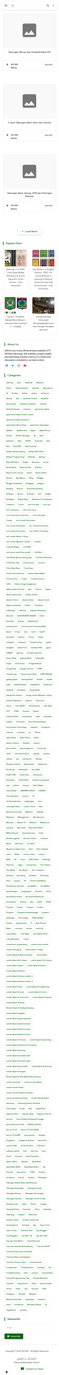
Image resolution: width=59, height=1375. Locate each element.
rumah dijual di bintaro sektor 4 (19, 976)
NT (15, 859)
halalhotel (47, 684)
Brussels (30, 494)
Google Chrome (26, 669)
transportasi (11, 1267)
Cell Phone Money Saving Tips (19, 557)
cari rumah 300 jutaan (25, 520)
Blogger (40, 478)
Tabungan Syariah (13, 1198)
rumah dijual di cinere (37, 992)
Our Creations (38, 870)
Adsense (39, 382)
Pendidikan (45, 886)
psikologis (10, 918)
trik (49, 1267)
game (48, 647)
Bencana (36, 462)
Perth (48, 891)
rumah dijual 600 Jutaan (16, 960)
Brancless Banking (35, 488)
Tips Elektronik (33, 1241)
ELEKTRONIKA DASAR (26, 616)
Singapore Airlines (26, 1140)
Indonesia (48, 716)
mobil (40, 833)
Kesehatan (23, 769)
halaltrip (9, 690)
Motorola (19, 843)
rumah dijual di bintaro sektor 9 (19, 981)
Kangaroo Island (13, 764)
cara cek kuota (12, 510)
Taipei (24, 1204)
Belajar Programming (15, 457)
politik (39, 902)
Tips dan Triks (41, 1236)
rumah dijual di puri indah (17, 1066)
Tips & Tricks (11, 1230)
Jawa (8, 753)
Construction (12, 579)
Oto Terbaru (45, 865)
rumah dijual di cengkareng (37, 987)
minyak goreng (28, 833)
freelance (22, 642)
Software (41, 1145)
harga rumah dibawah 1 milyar (39, 695)
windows (41, 1299)
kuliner (16, 785)
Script (22, 1108)
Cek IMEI (27, 547)
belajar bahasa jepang (15, 451)
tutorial (34, 1273)
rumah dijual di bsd (14, 987)
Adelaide (28, 382)
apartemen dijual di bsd (16, 425)
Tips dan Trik (26, 1236)
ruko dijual (24, 934)
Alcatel (9, 398)
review (29, 928)
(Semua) (9, 382)
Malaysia (10, 817)
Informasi (20, 722)
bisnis (29, 473)
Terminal (25, 1225)
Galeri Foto (22, 647)
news (8, 854)
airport (34, 393)
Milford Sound (12, 833)
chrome (41, 563)
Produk (40, 907)
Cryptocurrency (38, 579)
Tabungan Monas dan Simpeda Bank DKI (29, 52)
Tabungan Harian (34, 1188)
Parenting (44, 875)
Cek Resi (38, 552)
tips (34, 1225)
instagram (45, 727)
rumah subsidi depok (40, 1098)
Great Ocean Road (29, 674)
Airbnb (25, 393)
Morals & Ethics (30, 838)
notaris (42, 854)
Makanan (29, 812)
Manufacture (38, 817)
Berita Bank (11, 467)
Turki (26, 1273)
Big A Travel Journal (14, 473)
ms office (31, 843)
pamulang (21, 875)
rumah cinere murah (39, 944)
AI (7, 393)
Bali (7, 446)
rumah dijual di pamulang (40, 1040)
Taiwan (33, 1204)
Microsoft (21, 828)
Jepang (36, 753)
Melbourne (44, 822)
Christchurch (28, 563)
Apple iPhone (44, 430)
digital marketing (13, 605)
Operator (10, 865)
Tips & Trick (45, 1225)
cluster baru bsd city (15, 573)
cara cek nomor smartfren (17, 515)
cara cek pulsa (39, 515)
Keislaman (42, 764)
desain (48, 589)
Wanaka (21, 1294)
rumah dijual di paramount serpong (21, 1045)
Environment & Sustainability (33, 626)
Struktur (42, 1172)
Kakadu (39, 759)
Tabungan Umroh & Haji (35, 1198)
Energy (21, 621)
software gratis (12, 1151)
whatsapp (29, 1299)
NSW (8, 859)
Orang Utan (31, 865)
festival (21, 637)
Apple (33, 430)
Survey (21, 1177)
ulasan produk (46, 1283)
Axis (48, 441)
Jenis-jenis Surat (22, 753)
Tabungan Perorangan (34, 1193)
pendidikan (32, 886)
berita (46, 462)
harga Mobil (34, 690)
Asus (20, 441)
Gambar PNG (36, 647)
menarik (9, 828)
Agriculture (47, 388)
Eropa (17, 632)
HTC (8, 711)
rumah (26, 939)
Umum (9, 1289)
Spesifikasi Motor (31, 1167)
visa (26, 1289)
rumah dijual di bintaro (15, 971)
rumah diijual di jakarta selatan (19, 955)
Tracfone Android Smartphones (19, 1246)
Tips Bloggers (12, 1236)
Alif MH (25, 1351)
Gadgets (10, 647)
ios (29, 732)
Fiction (31, 637)
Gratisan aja (11, 674)
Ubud (33, 1283)
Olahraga (46, 859)
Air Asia (15, 393)
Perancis (39, 891)
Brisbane (10, 494)
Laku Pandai (11, 790)
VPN (44, 1289)
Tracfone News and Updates (18, 1257)
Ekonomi (9, 616)
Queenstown (21, 923)
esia (25, 632)
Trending (40, 1267)
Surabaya (10, 1177)
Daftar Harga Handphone (25, 584)
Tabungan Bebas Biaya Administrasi (21, 1183)
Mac (41, 806)
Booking (9, 488)
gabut (48, 642)
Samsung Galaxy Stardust (29, 1103)
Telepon (21, 1214)
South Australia (32, 1156)
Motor (8, 843)
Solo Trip (34, 1151)
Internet (9, 732)
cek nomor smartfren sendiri (18, 552)
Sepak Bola (40, 1108)
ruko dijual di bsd (40, 934)
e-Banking (10, 610)
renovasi (18, 928)
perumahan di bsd (13, 896)
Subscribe (15, 1336)
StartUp (9, 1172)
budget (48, 494)
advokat (35, 388)
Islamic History (12, 743)
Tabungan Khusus (13, 1193)
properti (45, 912)
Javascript (41, 748)
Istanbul (26, 743)
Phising (23, 902)
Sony (44, 1151)
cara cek (46, 504)
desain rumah (43, 600)
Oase (22, 859)
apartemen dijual (42, 409)
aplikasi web (21, 430)
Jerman (46, 753)
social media (11, 1145)
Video (18, 1289)
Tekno (36, 1209)
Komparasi (37, 775)
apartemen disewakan (39, 425)
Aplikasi (9, 430)
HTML (16, 711)
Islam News (11, 737)
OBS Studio (33, 859)
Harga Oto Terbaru (14, 695)
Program (10, 912)
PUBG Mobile (37, 918)
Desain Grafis (31, 594)
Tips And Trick (26, 1230)
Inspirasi (34, 727)
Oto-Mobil (10, 870)
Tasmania (27, 1209)
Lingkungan (29, 801)
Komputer (10, 780)
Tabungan (42, 1177)
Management (23, 817)
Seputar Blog (27, 1114)
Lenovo (25, 796)
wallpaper (10, 1294)
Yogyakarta (11, 1310)
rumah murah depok (32, 1082)
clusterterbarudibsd (36, 573)
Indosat (9, 722)
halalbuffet (35, 684)
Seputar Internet (44, 1114)
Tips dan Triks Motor (14, 1241)
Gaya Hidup (11, 658)
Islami (36, 737)
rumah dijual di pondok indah (18, 1061)
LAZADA (42, 790)
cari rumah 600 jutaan (15, 531)
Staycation (21, 1172)
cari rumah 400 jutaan (15, 526)
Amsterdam (11, 404)
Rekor (8, 928)
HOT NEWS (20, 706)
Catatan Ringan (13, 547)
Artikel (9, 435)
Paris (8, 881)
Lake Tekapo (38, 785)
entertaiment (12, 626)
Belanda (31, 457)
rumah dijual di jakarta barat (18, 1024)
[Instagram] (19, 365)
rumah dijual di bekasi (36, 965)
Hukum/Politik (12, 716)
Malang (40, 812)
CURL (8, 584)
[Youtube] (25, 365)
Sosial (8, 1156)
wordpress (18, 1304)
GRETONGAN (46, 674)
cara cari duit (33, 504)
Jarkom (36, 743)
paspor (17, 881)
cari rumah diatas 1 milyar (17, 536)
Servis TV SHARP (13, 1135)
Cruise (24, 579)
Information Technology (16, 727)
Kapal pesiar (29, 764)
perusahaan (11, 902)
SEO (30, 1108)
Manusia (9, 822)
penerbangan (12, 891)
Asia (41, 435)
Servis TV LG (11, 1130)
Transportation (27, 1267)
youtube (23, 1310)
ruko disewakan (13, 939)
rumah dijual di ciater (15, 992)
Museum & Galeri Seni (15, 849)
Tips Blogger (41, 1230)
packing (9, 875)
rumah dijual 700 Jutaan (41, 960)
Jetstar (9, 759)
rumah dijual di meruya (16, 1040)
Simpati (42, 1135)
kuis (8, 785)
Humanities (27, 716)
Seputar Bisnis (12, 1114)
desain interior (12, 600)
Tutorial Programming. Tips (17, 1278)
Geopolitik (39, 658)
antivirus (27, 409)
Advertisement (21, 388)
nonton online (29, 854)
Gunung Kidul (27, 679)
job (17, 759)
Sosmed (18, 1156)
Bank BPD (48, 65)
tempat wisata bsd (31, 1220)
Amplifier (45, 398)
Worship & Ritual (34, 1304)
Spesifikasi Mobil (13, 1167)
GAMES (9, 653)
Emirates (10, 621)
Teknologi (10, 1214)
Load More (31, 231)
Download (38, 605)
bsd (39, 494)
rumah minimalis (13, 1082)
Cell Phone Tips (12, 563)
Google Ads (11, 669)
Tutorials (10, 1283)
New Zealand (42, 849)
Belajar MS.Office (36, 451)
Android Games (13, 409)
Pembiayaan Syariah (15, 886)
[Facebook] (7, 365)
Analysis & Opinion (28, 404)
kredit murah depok (40, 780)
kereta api (10, 769)
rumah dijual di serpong (41, 1066)
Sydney (31, 1177)
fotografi (10, 642)
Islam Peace (25, 737)
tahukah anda (12, 1204)
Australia (39, 441)
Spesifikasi (36, 1161)
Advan (9, 388)
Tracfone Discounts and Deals (19, 1251)
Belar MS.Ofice (12, 462)
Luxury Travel (29, 806)
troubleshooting (13, 1273)
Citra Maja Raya (13, 568)
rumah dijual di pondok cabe (18, 1055)
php (31, 902)
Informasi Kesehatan (37, 722)
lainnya (26, 785)
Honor (8, 706)
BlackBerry (21, 478)
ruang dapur (11, 934)
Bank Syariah (30, 446)
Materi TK (21, 822)
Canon (21, 504)
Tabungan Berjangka (15, 1188)
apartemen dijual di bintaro (17, 420)
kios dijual (36, 769)
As (35, 435)
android (43, 404)
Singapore (10, 1140)
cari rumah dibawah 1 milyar (18, 541)
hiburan (28, 700)
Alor (18, 398)
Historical (40, 700)
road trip (39, 928)
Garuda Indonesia (34, 653)
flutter (40, 637)
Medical (32, 822)
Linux (40, 801)
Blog (31, 478)
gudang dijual (12, 679)
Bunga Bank (23, 499)
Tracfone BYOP (43, 1246)
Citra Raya (28, 568)
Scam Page (11, 1108)
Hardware (21, 690)
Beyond (38, 467)
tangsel (43, 1204)
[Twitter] (13, 365)
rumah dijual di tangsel (16, 1071)
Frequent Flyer (36, 642)
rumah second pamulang (16, 1098)
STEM (32, 1172)
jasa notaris (11, 748)
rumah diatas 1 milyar (34, 949)
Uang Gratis (22, 1283)
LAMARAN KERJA (27, 790)
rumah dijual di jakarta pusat (18, 1029)
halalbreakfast (20, 684)
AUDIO (28, 441)
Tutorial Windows (40, 1278)
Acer (19, 382)
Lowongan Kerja (13, 806)
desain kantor (28, 600)
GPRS (39, 669)
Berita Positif (25, 467)
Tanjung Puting (12, 1209)
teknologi (47, 1209)
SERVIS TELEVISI (34, 1124)
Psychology (23, 918)
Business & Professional (42, 499)
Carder (9, 520)
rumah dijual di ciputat (42, 997)
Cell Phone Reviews (44, 557)
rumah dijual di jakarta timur (18, 1034)
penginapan (26, 891)
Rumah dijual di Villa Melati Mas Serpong (23, 1077)
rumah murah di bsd (14, 1087)
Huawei (26, 711)
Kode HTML (11, 775)
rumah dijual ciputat (14, 965)
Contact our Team (32, 1369)
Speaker (24, 1161)
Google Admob (34, 663)
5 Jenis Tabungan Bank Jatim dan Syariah (29, 122)
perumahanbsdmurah (34, 896)
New (31, 849)
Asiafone (10, 441)
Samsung (10, 1103)
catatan (37, 541)
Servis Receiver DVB (15, 1124)
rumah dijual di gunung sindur (18, 1018)
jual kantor (27, 759)
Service (9, 1119)
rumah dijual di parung (15, 1050)
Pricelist (9, 907)
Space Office (11, 1161)
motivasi (44, 838)
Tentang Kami (12, 1225)
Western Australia (14, 1299)
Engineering (33, 621)
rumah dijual (41, 955)
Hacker (40, 679)
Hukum (36, 711)
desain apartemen (14, 594)
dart (30, 589)
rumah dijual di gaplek (15, 1013)
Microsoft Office (36, 828)
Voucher (35, 1289)
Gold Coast (20, 663)
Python (9, 923)
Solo (25, 1151)
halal (8, 684)
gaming (19, 653)
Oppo (20, 865)
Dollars (28, 605)
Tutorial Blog (47, 1273)
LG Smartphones (13, 801)
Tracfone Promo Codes (16, 1262)
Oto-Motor (23, 870)
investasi (21, 732)
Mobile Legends (13, 838)
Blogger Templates (14, 483)
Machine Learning (13, 812)
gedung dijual (25, 658)
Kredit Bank (24, 780)
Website (32, 1294)
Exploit (42, 632)
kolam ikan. (24, 775)
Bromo (20, 494)
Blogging (29, 483)
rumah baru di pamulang (16, 944)
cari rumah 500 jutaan (38, 526)
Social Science (27, 1145)
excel (33, 632)
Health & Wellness (14, 700)
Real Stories (41, 923)
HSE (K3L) (48, 706)
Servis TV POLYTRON (30, 1130)
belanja (42, 457)
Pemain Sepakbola (38, 881)
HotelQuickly (34, 706)
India (38, 716)
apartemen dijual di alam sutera (19, 414)
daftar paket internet (15, 589)
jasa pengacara (26, 748)
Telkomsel (32, 1214)
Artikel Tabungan (23, 435)
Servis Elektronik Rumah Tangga (30, 1119)
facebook (10, 637)
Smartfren (42, 1140)
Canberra (10, 504)
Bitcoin (9, 478)
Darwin (38, 589)
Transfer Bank (36, 1262)
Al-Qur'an (45, 393)
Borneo (20, 488)
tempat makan (12, 1220)
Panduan (32, 875)
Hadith (49, 679)
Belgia (25, 462)
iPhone (37, 732)
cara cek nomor (29, 510)
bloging (40, 483)
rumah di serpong (13, 949)
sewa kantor (29, 1135)
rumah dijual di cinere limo (17, 997)
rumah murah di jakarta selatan (19, 1093)
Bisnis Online (41, 473)
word (8, 1304)
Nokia (17, 854)
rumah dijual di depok (15, 1002)
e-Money (22, 610)
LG (33, 796)
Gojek (8, 663)
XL (46, 1304)
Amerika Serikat (30, 398)
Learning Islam (12, 796)
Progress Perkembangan (27, 912)
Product (30, 907)
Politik (48, 902)
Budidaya (10, 499)
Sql (44, 1167)
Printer (20, 907)
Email (41, 616)
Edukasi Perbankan (38, 610)
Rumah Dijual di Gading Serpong (20, 1008)
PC (25, 881)
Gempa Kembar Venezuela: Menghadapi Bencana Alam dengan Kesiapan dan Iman (43, 323)
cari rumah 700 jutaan (38, 531)
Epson (8, 632)
